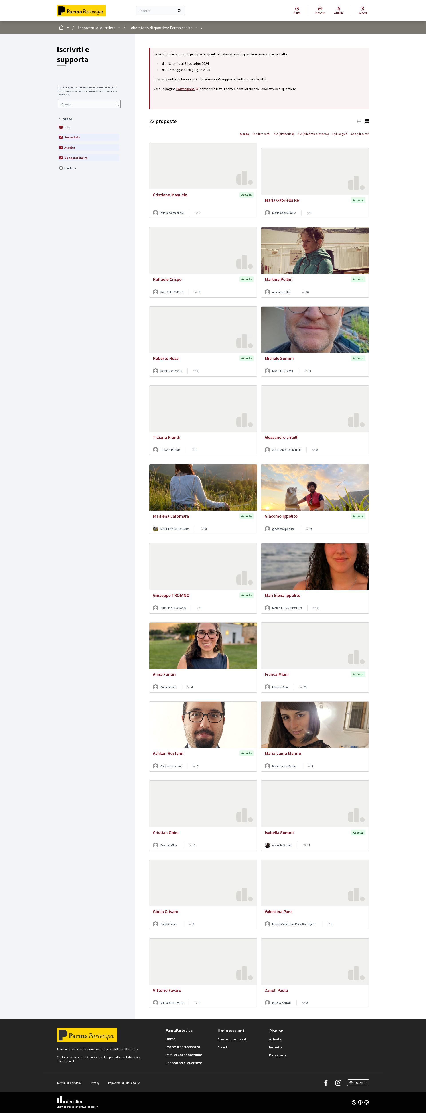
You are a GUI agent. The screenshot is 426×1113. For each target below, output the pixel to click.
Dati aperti (277, 1055)
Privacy (94, 1083)
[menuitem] (89, 104)
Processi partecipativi (183, 1046)
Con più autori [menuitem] (360, 134)
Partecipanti (187, 89)
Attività (275, 1039)
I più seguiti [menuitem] (339, 134)
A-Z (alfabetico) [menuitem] (284, 134)
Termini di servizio (69, 1083)
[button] (65, 118)
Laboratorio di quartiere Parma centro (161, 27)
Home (170, 1038)
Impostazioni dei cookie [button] (124, 1083)
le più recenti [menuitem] (261, 134)
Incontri (275, 1047)
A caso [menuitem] (244, 134)
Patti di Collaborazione (184, 1054)
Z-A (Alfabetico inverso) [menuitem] (313, 134)
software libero (88, 1106)
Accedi (222, 1047)
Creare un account (231, 1039)
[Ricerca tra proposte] (117, 104)
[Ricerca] (179, 10)
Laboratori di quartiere (96, 27)
